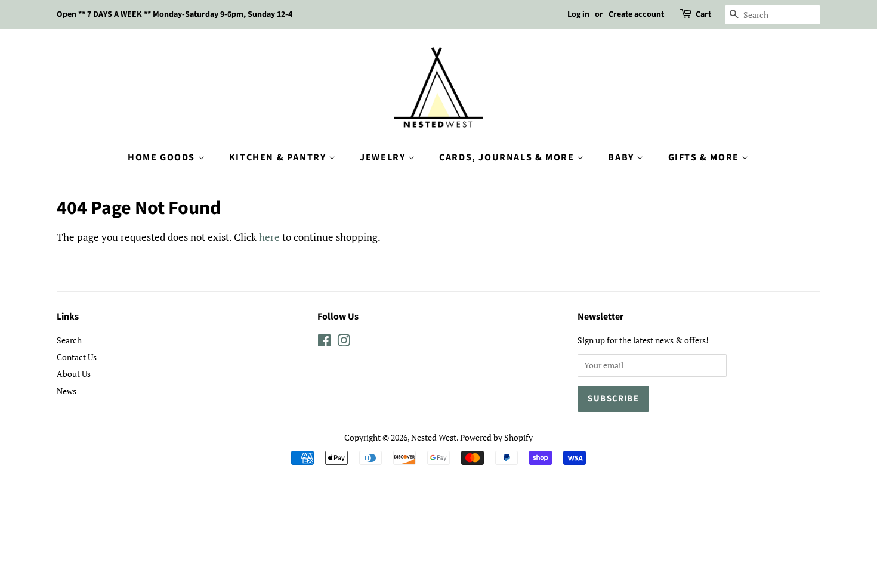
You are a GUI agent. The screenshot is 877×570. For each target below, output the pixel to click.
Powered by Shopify (496, 437)
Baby (622, 157)
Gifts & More (705, 157)
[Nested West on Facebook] (324, 342)
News (66, 390)
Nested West (433, 437)
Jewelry (384, 157)
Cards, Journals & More (508, 157)
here (269, 237)
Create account (636, 14)
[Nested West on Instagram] (343, 342)
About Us (74, 373)
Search (69, 340)
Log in (578, 14)
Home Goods (163, 157)
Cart (703, 14)
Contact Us (77, 357)
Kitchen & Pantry (279, 157)
